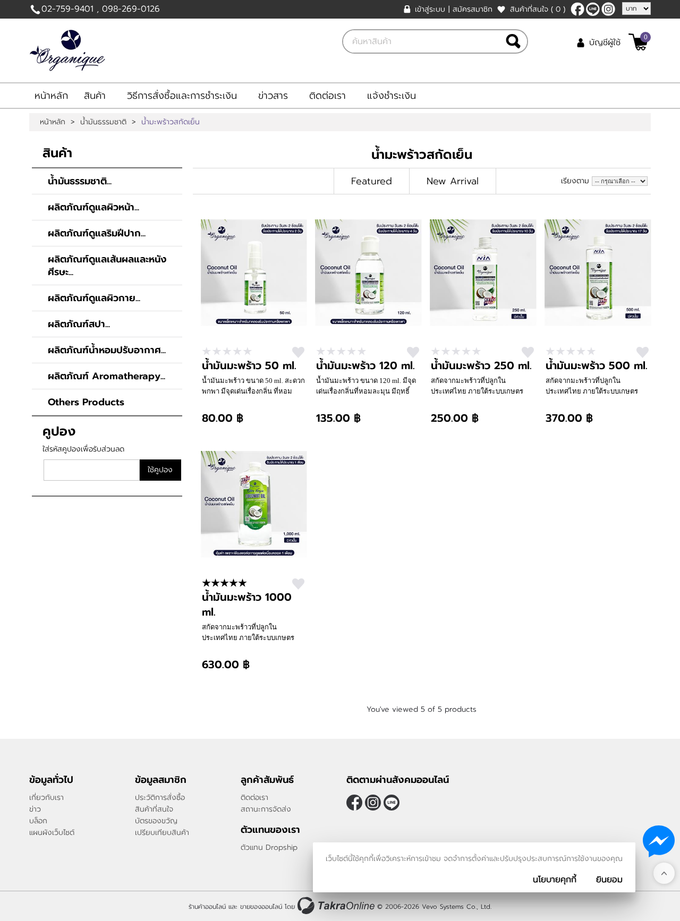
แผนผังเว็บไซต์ (51, 832)
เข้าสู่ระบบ (430, 9)
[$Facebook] (577, 9)
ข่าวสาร (273, 95)
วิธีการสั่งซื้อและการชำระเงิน (182, 95)
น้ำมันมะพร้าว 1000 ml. (247, 604)
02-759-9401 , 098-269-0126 (100, 9)
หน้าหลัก (51, 95)
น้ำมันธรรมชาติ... (80, 181)
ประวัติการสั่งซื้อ (160, 797)
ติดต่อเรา (327, 95)
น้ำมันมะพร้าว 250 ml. (481, 365)
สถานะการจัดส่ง (266, 809)
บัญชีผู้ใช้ (604, 42)
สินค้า (95, 95)
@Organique (593, 9)
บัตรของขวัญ (156, 820)
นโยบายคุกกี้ (554, 879)
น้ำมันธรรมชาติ (103, 122)
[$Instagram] (608, 9)
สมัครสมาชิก (472, 9)
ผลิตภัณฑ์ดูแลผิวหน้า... (93, 207)
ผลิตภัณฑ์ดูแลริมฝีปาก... (97, 233)
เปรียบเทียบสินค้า (162, 832)
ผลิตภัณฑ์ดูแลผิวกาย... (94, 298)
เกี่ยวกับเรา (46, 797)
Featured (371, 181)
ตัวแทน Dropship (269, 847)
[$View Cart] (638, 41)
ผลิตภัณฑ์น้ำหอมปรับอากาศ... (107, 350)
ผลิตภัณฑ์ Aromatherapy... (106, 376)
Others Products (86, 402)
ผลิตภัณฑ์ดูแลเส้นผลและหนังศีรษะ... (107, 265)
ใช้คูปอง (160, 469)
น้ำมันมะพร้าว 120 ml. (365, 365)
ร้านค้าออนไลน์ (207, 906)
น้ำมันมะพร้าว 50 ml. (249, 365)
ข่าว (35, 809)
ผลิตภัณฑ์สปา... (79, 324)
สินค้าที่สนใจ (537, 9)
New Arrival (453, 181)
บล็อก (38, 820)
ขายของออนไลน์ (261, 906)
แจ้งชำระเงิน (391, 95)
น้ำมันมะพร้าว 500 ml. (597, 365)
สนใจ (298, 352)
